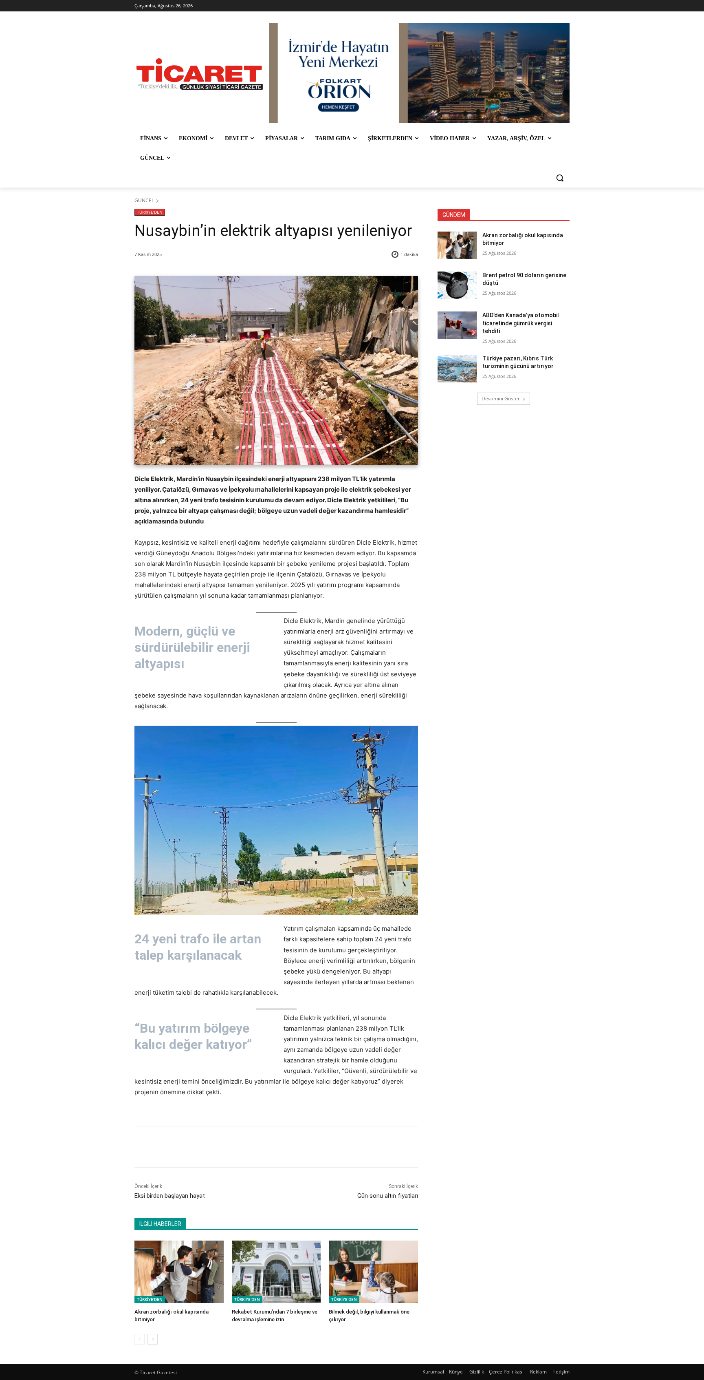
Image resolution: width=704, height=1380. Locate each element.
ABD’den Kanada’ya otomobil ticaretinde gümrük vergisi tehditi (520, 323)
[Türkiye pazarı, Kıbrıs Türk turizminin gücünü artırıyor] (457, 368)
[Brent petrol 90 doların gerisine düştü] (457, 285)
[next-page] (152, 1339)
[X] (210, 1147)
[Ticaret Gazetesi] (199, 74)
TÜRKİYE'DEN (150, 212)
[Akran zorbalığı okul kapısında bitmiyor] (179, 1272)
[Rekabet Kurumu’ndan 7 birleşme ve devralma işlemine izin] (276, 1272)
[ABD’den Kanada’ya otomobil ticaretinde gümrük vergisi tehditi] (457, 325)
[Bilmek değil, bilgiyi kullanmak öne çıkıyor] (373, 1272)
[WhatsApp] (248, 1147)
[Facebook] (192, 1147)
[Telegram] (267, 1147)
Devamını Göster (501, 398)
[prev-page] (139, 1339)
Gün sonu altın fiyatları (387, 1195)
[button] (560, 178)
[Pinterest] (229, 1147)
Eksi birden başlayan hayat (169, 1195)
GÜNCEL (144, 200)
